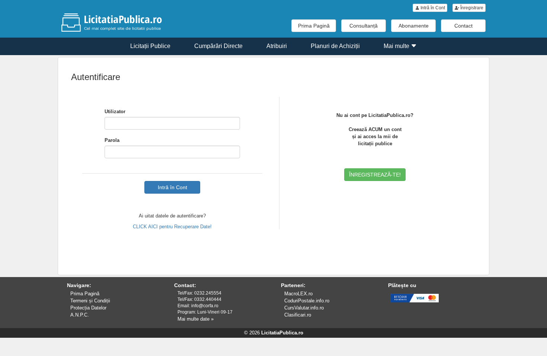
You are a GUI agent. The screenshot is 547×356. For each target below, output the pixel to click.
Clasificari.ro (297, 315)
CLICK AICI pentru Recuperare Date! (172, 226)
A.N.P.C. (79, 315)
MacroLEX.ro (298, 293)
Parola (112, 140)
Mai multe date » (195, 319)
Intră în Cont (432, 7)
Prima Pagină (314, 26)
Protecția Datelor (88, 308)
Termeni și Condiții (90, 300)
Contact (463, 26)
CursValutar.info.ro (304, 308)
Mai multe (397, 46)
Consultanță (363, 26)
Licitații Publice (150, 46)
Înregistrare (471, 7)
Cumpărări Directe (218, 46)
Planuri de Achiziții (335, 46)
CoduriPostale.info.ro (306, 300)
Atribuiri (276, 46)
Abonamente (414, 26)
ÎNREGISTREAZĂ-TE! (375, 175)
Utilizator (115, 111)
